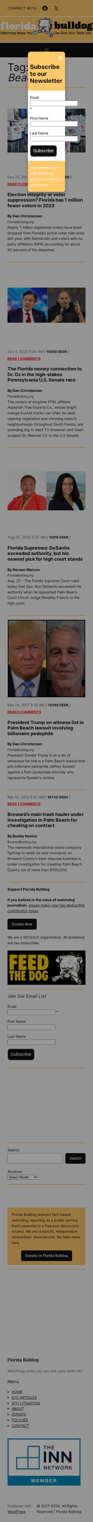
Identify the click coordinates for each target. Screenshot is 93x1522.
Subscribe (43, 150)
